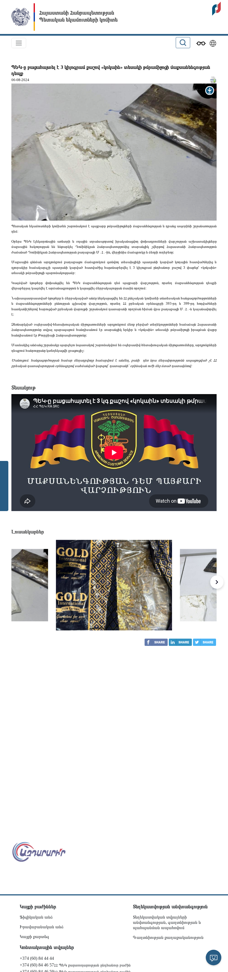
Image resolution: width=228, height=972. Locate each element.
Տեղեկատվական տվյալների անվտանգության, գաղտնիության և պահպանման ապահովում (167, 922)
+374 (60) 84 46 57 (37, 965)
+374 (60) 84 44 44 (37, 958)
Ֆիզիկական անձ (36, 917)
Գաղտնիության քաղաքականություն (168, 937)
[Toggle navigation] (18, 43)
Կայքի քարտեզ (34, 936)
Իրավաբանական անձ (41, 926)
